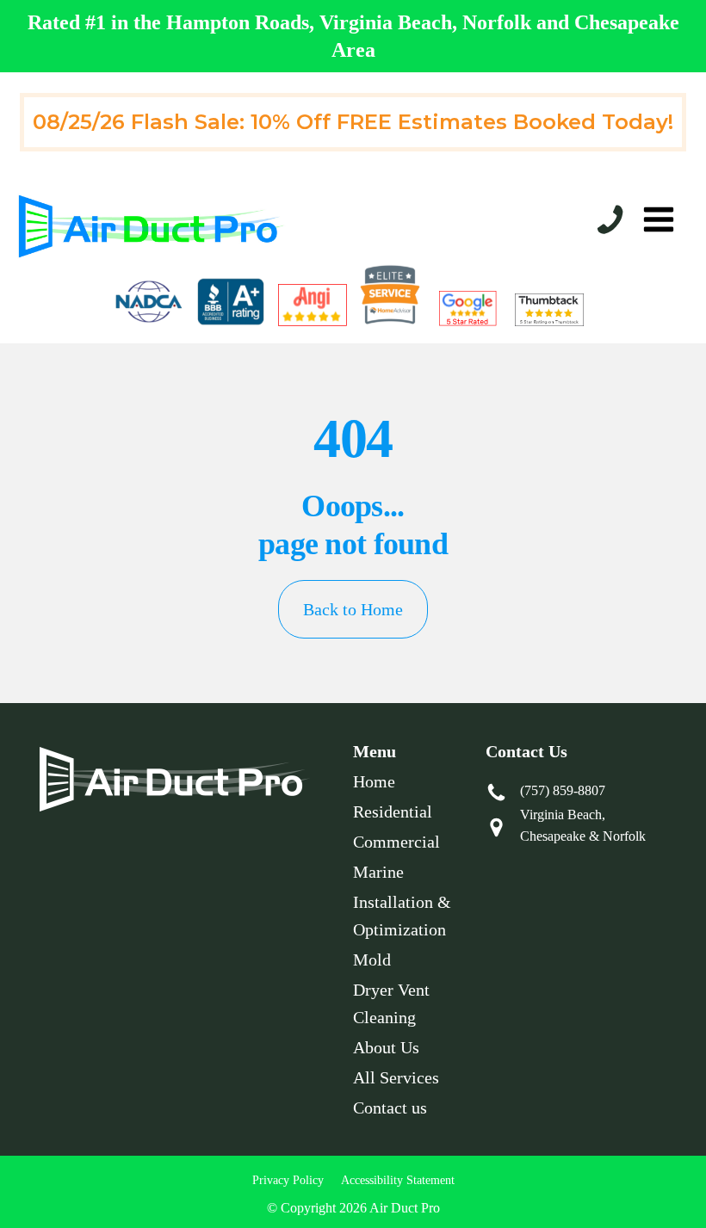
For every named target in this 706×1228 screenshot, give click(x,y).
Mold (372, 959)
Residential (392, 811)
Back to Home (353, 609)
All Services (396, 1077)
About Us (386, 1047)
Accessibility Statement (398, 1180)
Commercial (396, 841)
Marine (378, 871)
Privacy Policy (288, 1180)
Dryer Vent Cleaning (391, 1003)
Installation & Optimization (402, 915)
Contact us (390, 1107)
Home (374, 781)
